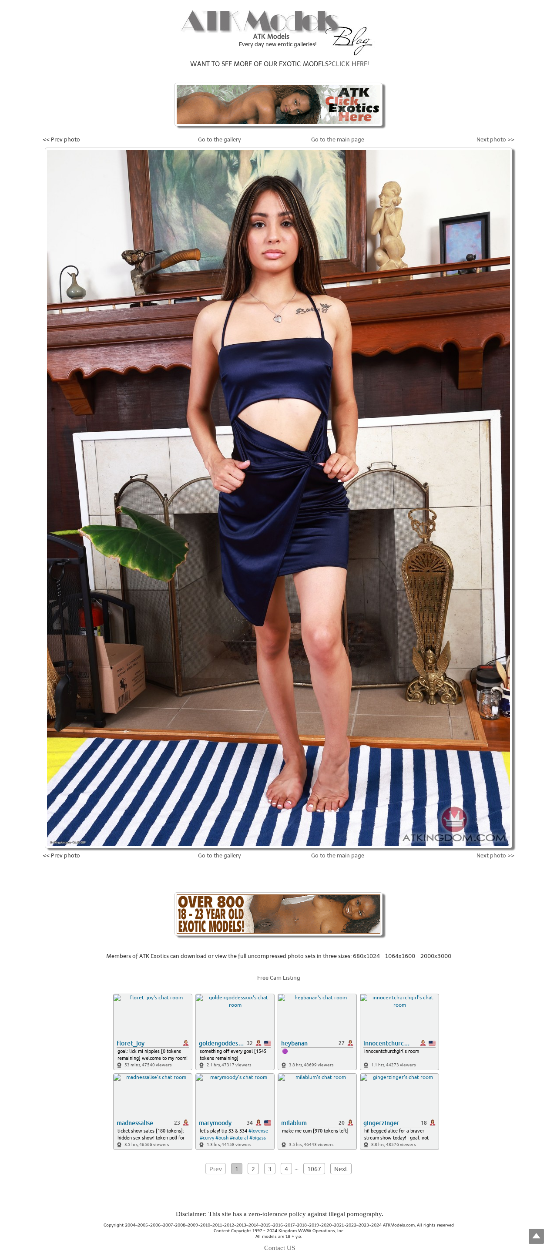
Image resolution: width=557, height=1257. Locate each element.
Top (536, 1236)
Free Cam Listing (278, 978)
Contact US (279, 1247)
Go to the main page (337, 139)
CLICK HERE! (350, 64)
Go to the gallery (219, 139)
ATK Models (271, 36)
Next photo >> (495, 139)
